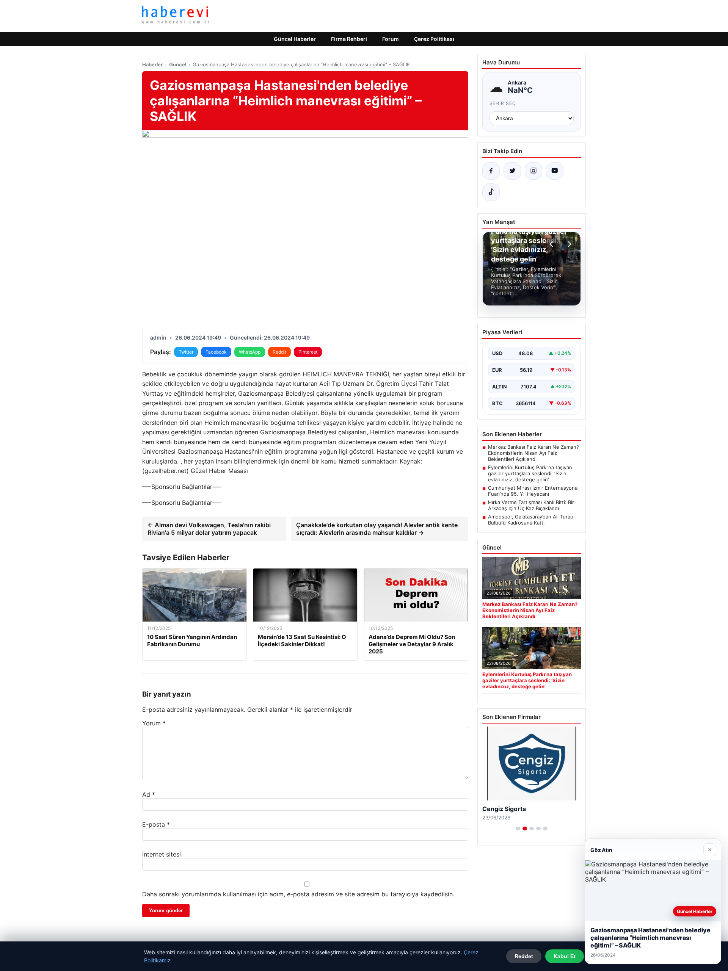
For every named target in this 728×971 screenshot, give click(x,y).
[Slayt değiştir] (518, 828)
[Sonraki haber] (568, 244)
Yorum (154, 723)
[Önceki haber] (552, 244)
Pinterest (307, 352)
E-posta (156, 824)
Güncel (177, 64)
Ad (148, 794)
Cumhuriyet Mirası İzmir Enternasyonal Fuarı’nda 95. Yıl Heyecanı (533, 491)
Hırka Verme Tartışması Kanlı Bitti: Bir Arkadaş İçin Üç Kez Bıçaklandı (531, 505)
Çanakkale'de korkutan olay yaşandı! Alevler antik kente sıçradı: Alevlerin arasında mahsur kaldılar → (377, 528)
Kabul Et (565, 956)
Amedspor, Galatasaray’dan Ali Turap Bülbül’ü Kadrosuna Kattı (530, 520)
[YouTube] (554, 171)
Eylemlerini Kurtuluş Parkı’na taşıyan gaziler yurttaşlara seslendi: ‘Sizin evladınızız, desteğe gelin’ (530, 473)
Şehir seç (503, 103)
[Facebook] (491, 171)
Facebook (216, 352)
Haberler (152, 64)
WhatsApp (249, 352)
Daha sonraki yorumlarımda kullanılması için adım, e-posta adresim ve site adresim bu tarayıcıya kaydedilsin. (298, 894)
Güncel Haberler (295, 39)
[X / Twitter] (512, 171)
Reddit (279, 352)
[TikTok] (491, 192)
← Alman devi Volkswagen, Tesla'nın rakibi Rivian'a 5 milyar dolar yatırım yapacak (209, 528)
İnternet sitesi (161, 854)
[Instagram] (533, 171)
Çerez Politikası (434, 39)
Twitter (186, 352)
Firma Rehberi (349, 39)
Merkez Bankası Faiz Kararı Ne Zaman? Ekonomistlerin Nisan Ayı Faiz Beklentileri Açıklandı (533, 453)
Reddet (524, 956)
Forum (390, 39)
